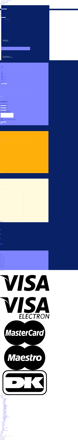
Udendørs (3, 403)
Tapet (3, 410)
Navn (4, 104)
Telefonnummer (4, 108)
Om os (0, 239)
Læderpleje (5, 401)
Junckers (3, 427)
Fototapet (4, 413)
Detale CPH (5, 400)
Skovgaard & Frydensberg (5, 430)
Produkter (2, 397)
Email (2, 118)
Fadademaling (5, 407)
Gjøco (3, 425)
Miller (3, 428)
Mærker (2, 433)
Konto (0, 237)
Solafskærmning (4, 417)
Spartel (4, 402)
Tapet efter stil (5, 411)
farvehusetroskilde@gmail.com (8, 0)
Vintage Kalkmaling (6, 398)
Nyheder (2, 396)
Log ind (1, 236)
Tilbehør (4, 421)
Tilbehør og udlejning (4, 418)
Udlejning (1, 241)
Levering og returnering (2, 247)
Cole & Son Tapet (4, 422)
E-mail (4, 106)
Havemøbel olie (5, 408)
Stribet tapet (5, 412)
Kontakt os (1, 240)
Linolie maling (5, 406)
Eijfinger (3, 424)
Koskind (4, 420)
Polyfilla (3, 429)
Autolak (3, 414)
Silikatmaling (5, 404)
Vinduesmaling (5, 405)
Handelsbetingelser (2, 246)
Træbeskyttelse (5, 409)
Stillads (4, 419)
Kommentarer (6, 111)
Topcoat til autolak (5, 416)
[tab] (3, 6)
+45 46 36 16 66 (2, 0)
